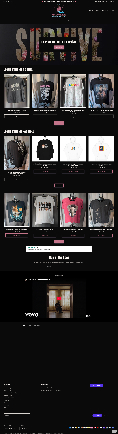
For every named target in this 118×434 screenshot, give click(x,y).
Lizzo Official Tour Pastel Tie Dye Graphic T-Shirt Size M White (73, 111)
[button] (5, 10)
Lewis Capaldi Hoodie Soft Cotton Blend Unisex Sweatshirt (101, 164)
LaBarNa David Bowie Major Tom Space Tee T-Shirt (101, 110)
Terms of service (40, 433)
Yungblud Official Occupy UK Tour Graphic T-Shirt (101, 229)
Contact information (58, 433)
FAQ (5, 402)
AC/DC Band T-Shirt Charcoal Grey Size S (17, 110)
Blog (5, 407)
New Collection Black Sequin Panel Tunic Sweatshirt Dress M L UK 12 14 (17, 173)
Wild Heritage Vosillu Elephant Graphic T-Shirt (73, 229)
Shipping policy (49, 433)
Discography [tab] (36, 325)
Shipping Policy (8, 395)
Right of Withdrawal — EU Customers (51, 390)
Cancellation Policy (9, 397)
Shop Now (59, 47)
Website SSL (7, 405)
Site (5, 410)
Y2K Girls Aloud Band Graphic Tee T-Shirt (45, 229)
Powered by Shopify (17, 433)
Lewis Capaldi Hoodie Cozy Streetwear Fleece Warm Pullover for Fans (73, 164)
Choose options (44, 171)
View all (59, 123)
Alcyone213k (9, 433)
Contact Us (7, 400)
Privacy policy (33, 433)
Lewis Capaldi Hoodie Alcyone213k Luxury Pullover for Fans (44, 164)
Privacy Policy (7, 388)
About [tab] (29, 325)
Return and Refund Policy (10, 392)
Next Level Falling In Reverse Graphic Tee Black (45, 110)
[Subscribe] (70, 266)
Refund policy (25, 433)
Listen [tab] (23, 325)
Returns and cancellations (48, 388)
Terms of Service (8, 390)
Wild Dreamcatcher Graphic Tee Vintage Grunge (16, 229)
